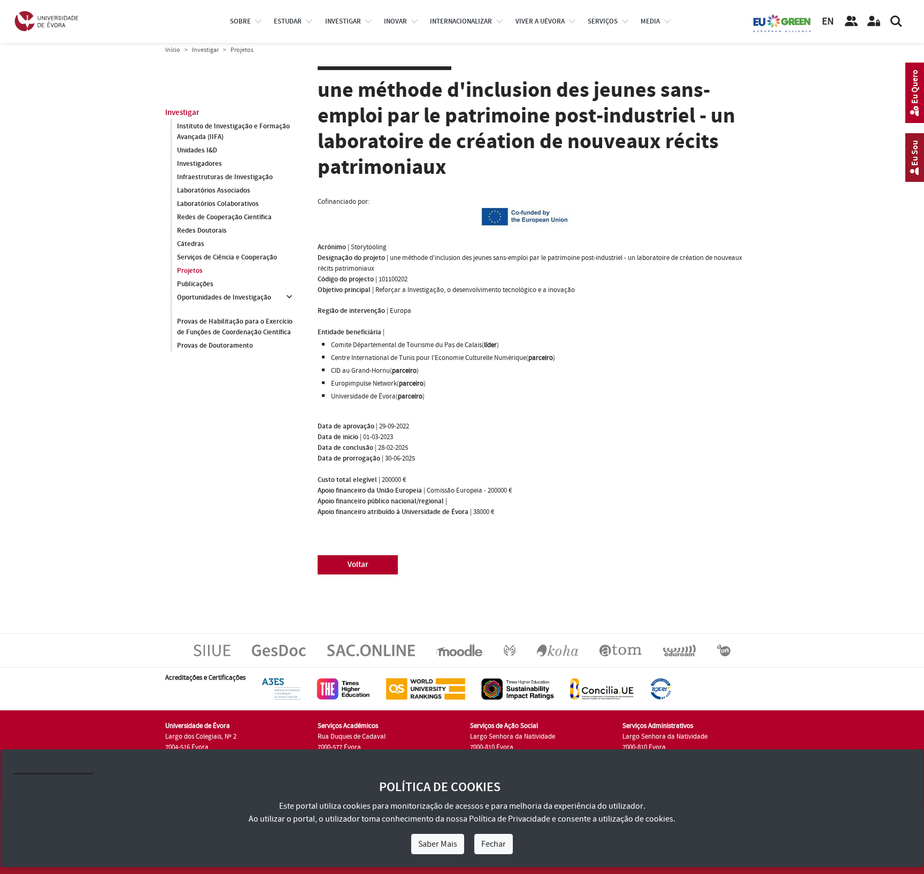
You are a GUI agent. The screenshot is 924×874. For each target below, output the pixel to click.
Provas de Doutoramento (215, 345)
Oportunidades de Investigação (224, 297)
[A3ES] (281, 688)
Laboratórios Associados (213, 190)
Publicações (195, 284)
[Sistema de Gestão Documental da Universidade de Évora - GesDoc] (279, 650)
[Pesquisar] (896, 21)
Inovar (395, 21)
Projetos (190, 270)
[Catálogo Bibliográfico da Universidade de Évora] (557, 650)
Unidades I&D (197, 150)
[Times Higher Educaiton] (343, 688)
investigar (343, 21)
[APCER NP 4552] (661, 688)
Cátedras (190, 244)
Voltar (358, 564)
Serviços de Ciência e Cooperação (227, 257)
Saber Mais (437, 844)
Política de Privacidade (509, 819)
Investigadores (199, 163)
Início (172, 50)
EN (828, 21)
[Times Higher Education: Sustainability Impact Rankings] (517, 688)
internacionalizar (461, 21)
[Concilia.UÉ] (602, 688)
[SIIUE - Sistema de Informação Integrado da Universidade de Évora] (212, 650)
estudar (288, 21)
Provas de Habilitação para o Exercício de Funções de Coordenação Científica (234, 327)
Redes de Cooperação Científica (224, 217)
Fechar (493, 844)
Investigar (205, 50)
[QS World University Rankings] (425, 688)
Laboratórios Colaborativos (218, 204)
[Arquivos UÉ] (620, 650)
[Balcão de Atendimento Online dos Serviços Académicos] (371, 650)
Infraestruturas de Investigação (225, 177)
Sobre (240, 21)
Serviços (603, 21)
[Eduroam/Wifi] (679, 650)
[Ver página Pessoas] (851, 21)
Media (650, 21)
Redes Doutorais (202, 230)
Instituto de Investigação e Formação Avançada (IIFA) (233, 131)
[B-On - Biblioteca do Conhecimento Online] (723, 650)
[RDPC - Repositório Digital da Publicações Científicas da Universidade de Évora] (509, 650)
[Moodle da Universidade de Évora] (459, 650)
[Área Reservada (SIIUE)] (874, 21)
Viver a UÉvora (540, 21)
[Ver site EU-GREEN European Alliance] (782, 22)
